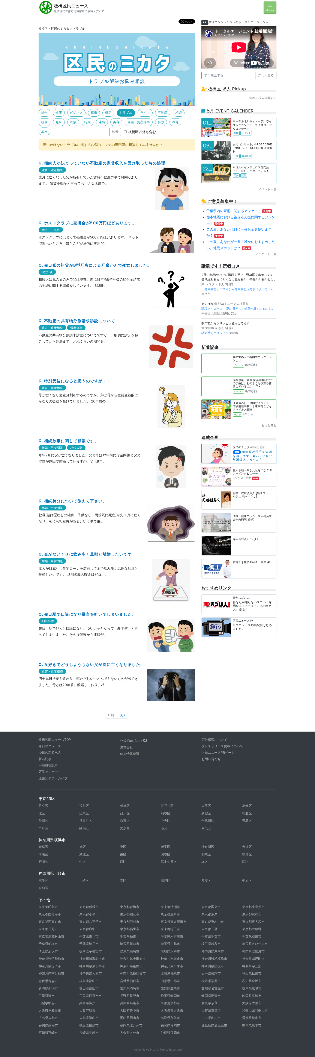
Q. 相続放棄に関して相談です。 (68, 441)
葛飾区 (247, 806)
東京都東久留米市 (173, 922)
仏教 (161, 122)
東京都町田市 (170, 929)
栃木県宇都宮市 (90, 951)
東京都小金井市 (253, 907)
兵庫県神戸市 (89, 1003)
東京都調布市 (251, 914)
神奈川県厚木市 (212, 951)
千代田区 (207, 821)
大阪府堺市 (87, 1010)
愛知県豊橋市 (170, 988)
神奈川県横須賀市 (133, 973)
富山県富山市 (89, 988)
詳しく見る (266, 75)
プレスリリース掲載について (222, 746)
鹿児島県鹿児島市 (214, 1025)
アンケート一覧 (265, 254)
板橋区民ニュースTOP (55, 740)
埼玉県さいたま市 (255, 944)
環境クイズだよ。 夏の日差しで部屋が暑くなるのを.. (237, 308)
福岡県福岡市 (170, 1025)
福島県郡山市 (89, 981)
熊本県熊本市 (251, 1025)
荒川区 (84, 806)
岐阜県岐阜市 (251, 988)
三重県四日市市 (90, 996)
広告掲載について (214, 740)
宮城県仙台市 (129, 981)
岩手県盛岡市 (211, 973)
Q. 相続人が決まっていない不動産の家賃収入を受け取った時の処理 (102, 163)
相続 (178, 113)
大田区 (206, 806)
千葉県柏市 (128, 936)
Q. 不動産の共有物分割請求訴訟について (77, 321)
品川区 (125, 813)
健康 (59, 113)
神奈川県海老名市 (92, 959)
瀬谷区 (165, 854)
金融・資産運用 (138, 122)
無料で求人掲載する (262, 98)
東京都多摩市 (211, 914)
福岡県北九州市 (131, 1025)
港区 (164, 828)
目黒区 (206, 828)
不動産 (162, 113)
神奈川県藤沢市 (212, 966)
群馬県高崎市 (129, 951)
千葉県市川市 (89, 936)
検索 (115, 132)
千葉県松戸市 (89, 944)
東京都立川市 (170, 914)
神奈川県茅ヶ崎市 (92, 966)
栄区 (123, 854)
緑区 (204, 862)
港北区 (84, 854)
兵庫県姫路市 (129, 1003)
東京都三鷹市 (211, 929)
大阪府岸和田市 (50, 1010)
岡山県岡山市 (129, 1018)
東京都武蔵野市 (253, 929)
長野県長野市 (129, 996)
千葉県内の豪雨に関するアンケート (238, 211)
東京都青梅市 (129, 907)
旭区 (82, 847)
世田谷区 (85, 821)
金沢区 (247, 847)
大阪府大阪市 (251, 1003)
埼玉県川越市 (170, 944)
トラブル (79, 28)
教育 (175, 122)
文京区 (125, 828)
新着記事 (45, 759)
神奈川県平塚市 (172, 966)
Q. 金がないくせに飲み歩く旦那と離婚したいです (85, 554)
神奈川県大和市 (90, 973)
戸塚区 (43, 862)
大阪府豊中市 (129, 1010)
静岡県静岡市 (170, 996)
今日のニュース (50, 746)
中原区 (247, 880)
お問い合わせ (211, 759)
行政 (87, 122)
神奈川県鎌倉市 (172, 959)
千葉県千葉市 (211, 936)
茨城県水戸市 (170, 951)
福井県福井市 (211, 981)
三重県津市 (47, 996)
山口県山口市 (211, 1018)
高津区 (165, 880)
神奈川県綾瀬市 (253, 951)
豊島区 (247, 821)
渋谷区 (165, 813)
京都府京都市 (170, 1003)
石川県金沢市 (251, 981)
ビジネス (76, 113)
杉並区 (247, 813)
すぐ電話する (213, 75)
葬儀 (94, 113)
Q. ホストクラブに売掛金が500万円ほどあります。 (87, 223)
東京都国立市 (211, 907)
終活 (73, 122)
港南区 (43, 854)
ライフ (145, 113)
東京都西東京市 (50, 922)
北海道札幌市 (170, 973)
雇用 (44, 131)
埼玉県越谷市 (211, 944)
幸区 (123, 880)
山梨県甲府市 (48, 1003)
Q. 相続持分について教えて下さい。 (73, 501)
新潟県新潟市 (48, 988)
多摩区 (206, 880)
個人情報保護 (129, 754)
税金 (44, 122)
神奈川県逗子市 (50, 966)
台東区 (125, 821)
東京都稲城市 (89, 907)
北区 (42, 813)
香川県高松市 (48, 1025)
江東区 (84, 813)
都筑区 (206, 854)
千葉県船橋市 (48, 944)
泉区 (123, 847)
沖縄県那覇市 (170, 1033)
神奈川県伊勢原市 (51, 959)
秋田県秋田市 (251, 973)
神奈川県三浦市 (253, 966)
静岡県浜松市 (251, 996)
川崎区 (84, 880)
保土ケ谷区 (169, 862)
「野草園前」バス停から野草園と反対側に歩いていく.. (238, 289)
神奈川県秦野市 (131, 966)
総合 (44, 113)
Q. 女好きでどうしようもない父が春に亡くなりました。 (91, 664)
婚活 (108, 113)
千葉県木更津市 (172, 936)
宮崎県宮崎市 (48, 1033)
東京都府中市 (89, 929)
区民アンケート (50, 772)
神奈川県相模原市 (214, 959)
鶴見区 (247, 854)
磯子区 (165, 847)
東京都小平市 (89, 914)
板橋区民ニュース (71, 5)
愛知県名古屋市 (212, 988)
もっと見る (268, 425)
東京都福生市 (129, 929)
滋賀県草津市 (211, 1010)
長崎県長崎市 (89, 1033)
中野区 (43, 828)
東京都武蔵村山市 (51, 936)
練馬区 (84, 828)
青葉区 (43, 847)
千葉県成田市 (251, 936)
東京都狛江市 (129, 914)
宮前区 (43, 888)
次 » (122, 715)
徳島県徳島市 (89, 1025)
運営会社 (126, 747)
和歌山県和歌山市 (255, 1010)
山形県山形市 (170, 981)
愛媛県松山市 (251, 1018)
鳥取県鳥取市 (170, 1018)
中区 (82, 862)
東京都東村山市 (212, 922)
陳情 (102, 122)
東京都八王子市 (90, 922)
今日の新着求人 (50, 752)
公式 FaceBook (131, 741)
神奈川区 (207, 847)
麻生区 (43, 880)
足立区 (43, 806)
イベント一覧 (267, 189)
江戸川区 (167, 806)
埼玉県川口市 (129, 944)
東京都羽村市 (129, 922)
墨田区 (43, 821)
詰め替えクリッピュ (215, 333)
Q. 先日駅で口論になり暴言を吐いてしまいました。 (87, 614)
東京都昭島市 (48, 907)
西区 (123, 862)
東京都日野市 (48, 929)
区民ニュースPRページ (218, 752)
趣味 (59, 122)
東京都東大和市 (253, 922)
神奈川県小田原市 (133, 959)
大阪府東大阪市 (172, 1010)
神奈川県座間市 (253, 959)
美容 (116, 122)
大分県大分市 (129, 1033)
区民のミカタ (60, 28)
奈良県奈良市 (211, 1003)
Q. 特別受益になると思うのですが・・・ (77, 381)
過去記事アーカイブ (53, 778)
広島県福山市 (89, 1018)
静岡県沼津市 (211, 996)
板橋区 (43, 28)
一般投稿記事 (48, 765)
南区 (245, 862)
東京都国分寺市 (50, 914)
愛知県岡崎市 (129, 988)
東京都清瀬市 (170, 907)
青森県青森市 (48, 981)
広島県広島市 (48, 1018)
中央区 (165, 821)
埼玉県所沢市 (48, 951)
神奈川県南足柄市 (51, 973)
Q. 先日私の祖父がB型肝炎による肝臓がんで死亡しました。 (95, 265)
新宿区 (206, 813)
